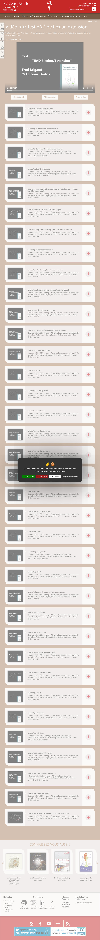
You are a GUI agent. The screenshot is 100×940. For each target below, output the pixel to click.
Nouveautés (8, 16)
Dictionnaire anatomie (67, 16)
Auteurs (43, 16)
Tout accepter (29, 476)
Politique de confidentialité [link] (70, 476)
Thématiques (34, 16)
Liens (84, 16)
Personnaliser (55, 476)
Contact (78, 16)
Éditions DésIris (16, 4)
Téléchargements (52, 16)
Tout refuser (42, 476)
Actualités (17, 16)
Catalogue (25, 16)
